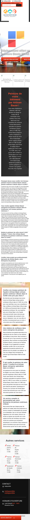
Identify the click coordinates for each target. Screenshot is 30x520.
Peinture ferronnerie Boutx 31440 (18, 460)
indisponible (7, 1)
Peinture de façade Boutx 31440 (17, 449)
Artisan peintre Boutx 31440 (9, 448)
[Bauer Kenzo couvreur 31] (10, 13)
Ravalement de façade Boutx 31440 (10, 469)
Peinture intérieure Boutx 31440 (19, 469)
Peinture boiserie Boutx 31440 (9, 460)
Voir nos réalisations (10, 59)
